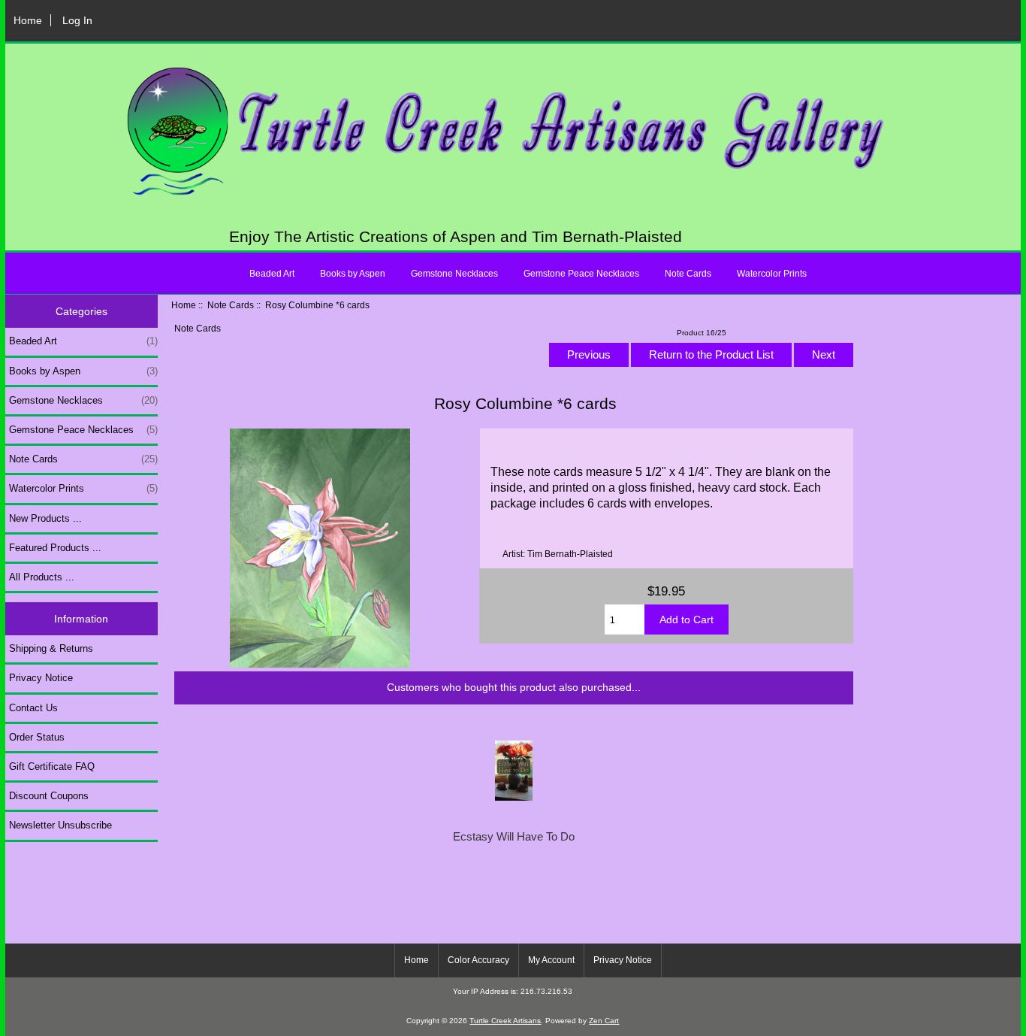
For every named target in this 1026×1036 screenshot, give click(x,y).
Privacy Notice (41, 677)
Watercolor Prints (772, 273)
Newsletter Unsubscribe (60, 825)
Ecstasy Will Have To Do (514, 837)
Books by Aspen (352, 273)
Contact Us (33, 707)
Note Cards (230, 305)
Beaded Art (271, 273)
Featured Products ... (55, 547)
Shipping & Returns (51, 648)
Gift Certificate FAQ (52, 766)
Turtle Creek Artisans (505, 1020)
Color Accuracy (478, 960)
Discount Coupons (49, 795)
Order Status (37, 737)
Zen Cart (604, 1020)
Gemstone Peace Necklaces (581, 273)
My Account (551, 960)
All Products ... (41, 577)
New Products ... (45, 518)
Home (28, 20)
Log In (77, 20)
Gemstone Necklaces (454, 273)
